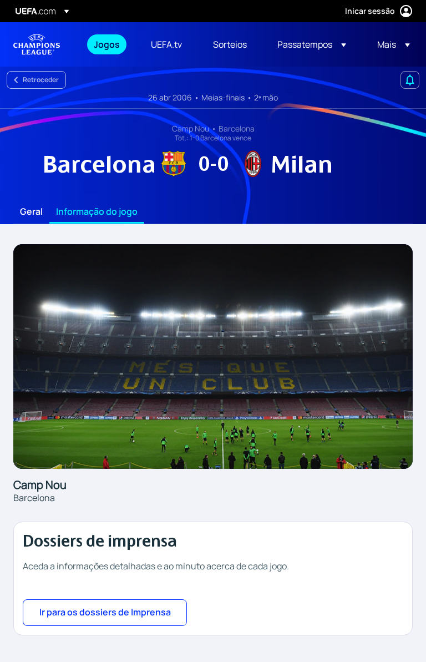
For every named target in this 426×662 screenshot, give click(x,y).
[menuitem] (108, 44)
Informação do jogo (97, 212)
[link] (107, 44)
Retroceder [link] (41, 79)
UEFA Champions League (36, 44)
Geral (31, 212)
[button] (311, 44)
